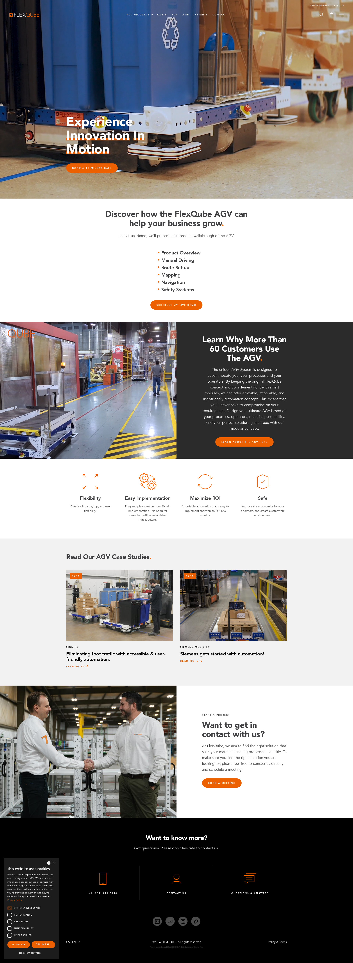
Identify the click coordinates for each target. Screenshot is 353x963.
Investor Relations (319, 5)
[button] (321, 15)
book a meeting (222, 783)
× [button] (53, 862)
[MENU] (340, 14)
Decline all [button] (43, 944)
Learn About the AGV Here (244, 442)
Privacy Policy (14, 900)
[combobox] (49, 863)
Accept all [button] (18, 944)
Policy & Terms (277, 942)
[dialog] (31, 908)
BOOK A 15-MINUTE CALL (92, 168)
